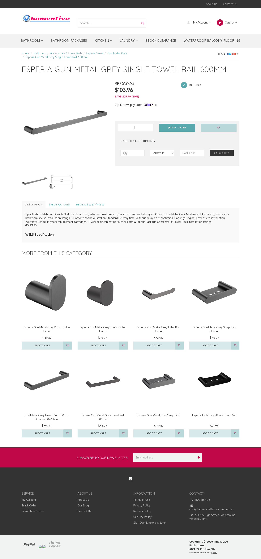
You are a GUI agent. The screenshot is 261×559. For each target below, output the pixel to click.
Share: (222, 53)
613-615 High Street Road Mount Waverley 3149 (212, 516)
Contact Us (230, 4)
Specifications (59, 204)
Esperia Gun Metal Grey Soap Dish (158, 415)
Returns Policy (142, 511)
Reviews (82, 204)
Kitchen (102, 40)
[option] (65, 125)
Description (33, 204)
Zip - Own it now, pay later (149, 522)
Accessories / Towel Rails (66, 53)
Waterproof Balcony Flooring (212, 40)
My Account (200, 22)
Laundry (128, 40)
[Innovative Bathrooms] (47, 17)
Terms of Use (141, 499)
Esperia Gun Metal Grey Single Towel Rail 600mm (57, 57)
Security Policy (142, 516)
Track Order (29, 505)
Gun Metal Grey (117, 53)
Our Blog (83, 505)
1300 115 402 (202, 499)
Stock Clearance (160, 40)
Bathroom (31, 40)
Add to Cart (178, 127)
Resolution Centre (33, 511)
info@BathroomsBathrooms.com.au (211, 509)
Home (25, 53)
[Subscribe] (198, 457)
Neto (215, 552)
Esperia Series (95, 53)
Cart (228, 22)
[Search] (142, 23)
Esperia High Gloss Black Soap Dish (214, 415)
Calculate (223, 152)
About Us (211, 4)
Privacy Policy (141, 505)
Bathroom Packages (69, 40)
